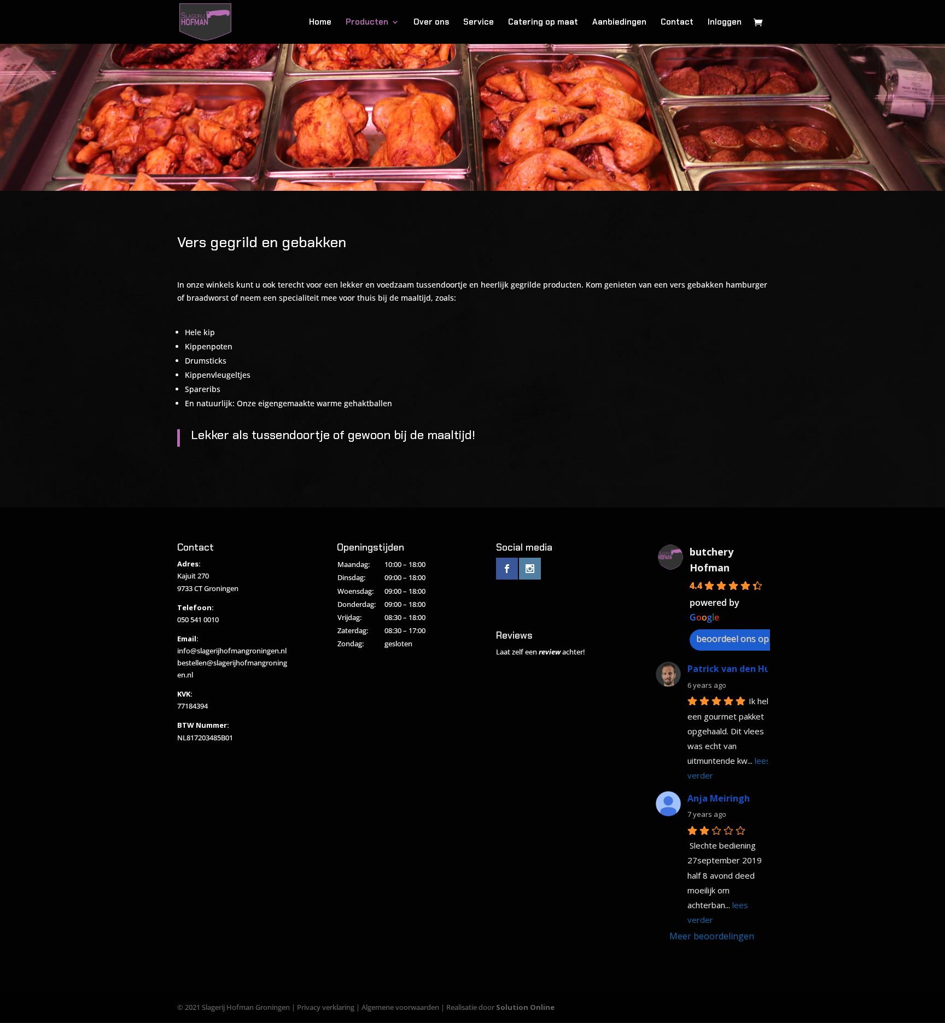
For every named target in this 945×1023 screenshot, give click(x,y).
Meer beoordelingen (711, 936)
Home (320, 22)
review (550, 652)
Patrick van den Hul (730, 669)
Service (478, 22)
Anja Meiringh (718, 798)
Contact (677, 22)
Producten (367, 22)
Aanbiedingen (619, 22)
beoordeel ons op (732, 639)
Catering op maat (543, 22)
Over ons (431, 22)
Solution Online (525, 1007)
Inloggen (725, 22)
